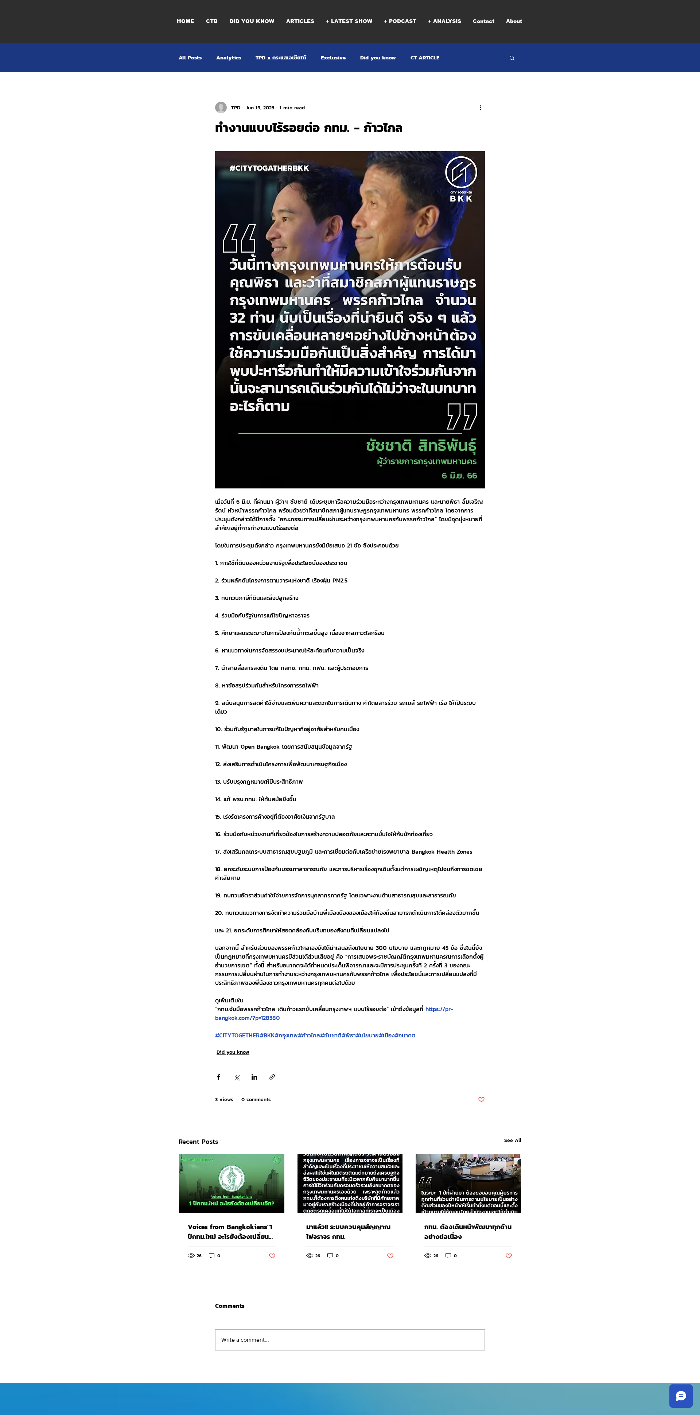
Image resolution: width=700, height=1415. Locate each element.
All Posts (190, 57)
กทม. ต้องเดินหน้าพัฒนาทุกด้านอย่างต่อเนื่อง (468, 1231)
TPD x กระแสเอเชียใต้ (281, 57)
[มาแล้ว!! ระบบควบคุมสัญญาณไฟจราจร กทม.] (350, 1183)
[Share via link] (272, 1076)
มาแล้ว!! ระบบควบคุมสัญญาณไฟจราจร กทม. (348, 1231)
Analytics (228, 57)
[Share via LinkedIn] (254, 1076)
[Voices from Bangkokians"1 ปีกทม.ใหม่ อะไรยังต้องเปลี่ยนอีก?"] (231, 1183)
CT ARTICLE (425, 57)
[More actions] (480, 107)
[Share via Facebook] (218, 1076)
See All (512, 1140)
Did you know (378, 57)
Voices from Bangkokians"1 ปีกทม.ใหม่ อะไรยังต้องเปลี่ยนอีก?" (230, 1231)
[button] (400, 21)
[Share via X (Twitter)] (236, 1076)
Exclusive (333, 57)
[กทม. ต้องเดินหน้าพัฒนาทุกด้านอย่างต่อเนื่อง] (468, 1183)
